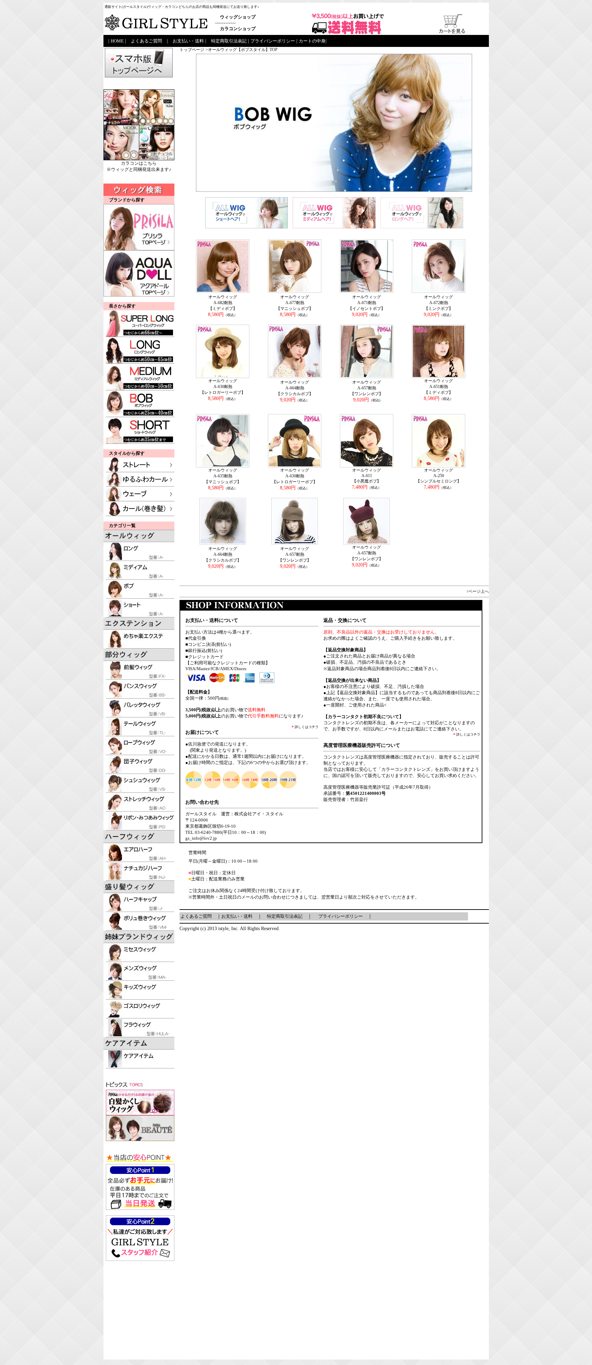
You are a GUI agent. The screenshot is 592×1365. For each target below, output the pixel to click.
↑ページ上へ (477, 591)
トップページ (192, 49)
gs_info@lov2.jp (201, 838)
